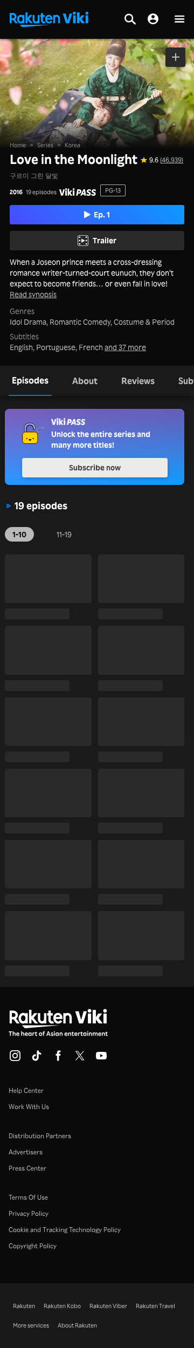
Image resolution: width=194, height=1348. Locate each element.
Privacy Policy (28, 1213)
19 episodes (41, 192)
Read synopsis (33, 294)
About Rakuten (77, 1325)
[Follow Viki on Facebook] (58, 1058)
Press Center (27, 1168)
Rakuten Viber (108, 1306)
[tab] (30, 381)
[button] (179, 19)
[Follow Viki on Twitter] (79, 1058)
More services (31, 1325)
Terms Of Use (28, 1197)
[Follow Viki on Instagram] (15, 1058)
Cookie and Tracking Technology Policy (65, 1230)
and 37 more (125, 347)
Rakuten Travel (155, 1306)
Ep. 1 (102, 214)
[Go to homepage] (49, 18)
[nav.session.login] (153, 19)
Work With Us (29, 1107)
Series (45, 145)
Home (18, 145)
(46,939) (171, 160)
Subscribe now (95, 467)
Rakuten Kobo (62, 1306)
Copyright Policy (33, 1246)
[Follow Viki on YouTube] (101, 1058)
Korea (72, 145)
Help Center (26, 1090)
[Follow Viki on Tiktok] (36, 1058)
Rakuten (24, 1306)
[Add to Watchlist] (175, 57)
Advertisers (26, 1152)
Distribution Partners (40, 1136)
